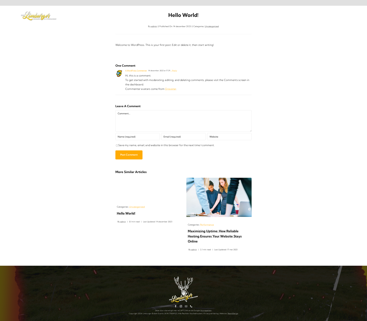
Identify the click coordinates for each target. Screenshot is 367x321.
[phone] (191, 306)
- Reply (173, 70)
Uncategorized (212, 26)
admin (154, 26)
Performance (207, 224)
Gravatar (170, 89)
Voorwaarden (205, 310)
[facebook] (175, 306)
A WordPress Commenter (136, 70)
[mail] (186, 306)
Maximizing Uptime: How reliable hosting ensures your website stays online (215, 236)
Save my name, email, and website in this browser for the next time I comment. (166, 145)
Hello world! (126, 213)
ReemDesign (233, 313)
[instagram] (181, 306)
